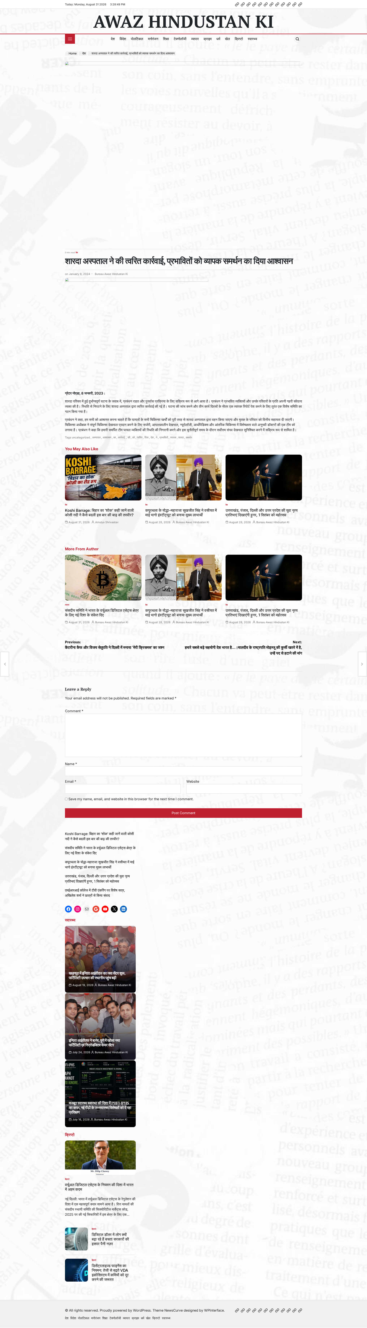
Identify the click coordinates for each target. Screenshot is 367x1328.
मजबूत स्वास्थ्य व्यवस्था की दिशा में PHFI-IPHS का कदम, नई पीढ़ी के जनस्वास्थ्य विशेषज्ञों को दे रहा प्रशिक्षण (100, 1107)
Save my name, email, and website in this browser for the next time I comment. (131, 799)
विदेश (123, 39)
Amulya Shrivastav (107, 522)
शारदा (181, 437)
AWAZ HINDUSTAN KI (183, 21)
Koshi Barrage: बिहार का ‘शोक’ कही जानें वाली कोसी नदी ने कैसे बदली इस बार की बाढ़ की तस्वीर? (99, 512)
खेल (227, 39)
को (133, 437)
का (114, 437)
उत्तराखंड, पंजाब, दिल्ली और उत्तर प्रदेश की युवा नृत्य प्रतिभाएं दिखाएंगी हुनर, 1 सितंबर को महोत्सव (262, 512)
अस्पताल (96, 437)
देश (113, 39)
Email (70, 781)
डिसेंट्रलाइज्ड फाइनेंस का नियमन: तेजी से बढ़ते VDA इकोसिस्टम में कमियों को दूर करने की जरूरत (110, 1272)
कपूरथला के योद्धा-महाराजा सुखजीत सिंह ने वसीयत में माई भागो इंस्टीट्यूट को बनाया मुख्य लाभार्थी (181, 512)
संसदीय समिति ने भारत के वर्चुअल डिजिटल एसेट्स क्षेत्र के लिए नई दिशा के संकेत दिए (102, 612)
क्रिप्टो (239, 39)
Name (71, 764)
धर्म (218, 39)
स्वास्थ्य (252, 39)
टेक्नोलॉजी (180, 39)
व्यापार (195, 39)
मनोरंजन (153, 39)
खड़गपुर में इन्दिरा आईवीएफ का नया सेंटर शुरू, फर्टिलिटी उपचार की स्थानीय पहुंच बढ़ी (97, 975)
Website (192, 781)
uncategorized (81, 437)
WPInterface (214, 1310)
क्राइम (208, 39)
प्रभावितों (163, 437)
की (129, 437)
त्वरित (139, 437)
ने (156, 437)
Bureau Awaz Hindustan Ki (111, 274)
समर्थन (189, 437)
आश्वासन (107, 437)
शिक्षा (166, 39)
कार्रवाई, (122, 437)
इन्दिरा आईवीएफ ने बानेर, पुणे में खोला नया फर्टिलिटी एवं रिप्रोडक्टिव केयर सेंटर (94, 1043)
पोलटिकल (137, 39)
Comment (74, 711)
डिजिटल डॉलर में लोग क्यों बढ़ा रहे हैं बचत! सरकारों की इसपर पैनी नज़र (110, 1239)
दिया (147, 437)
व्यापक (173, 437)
